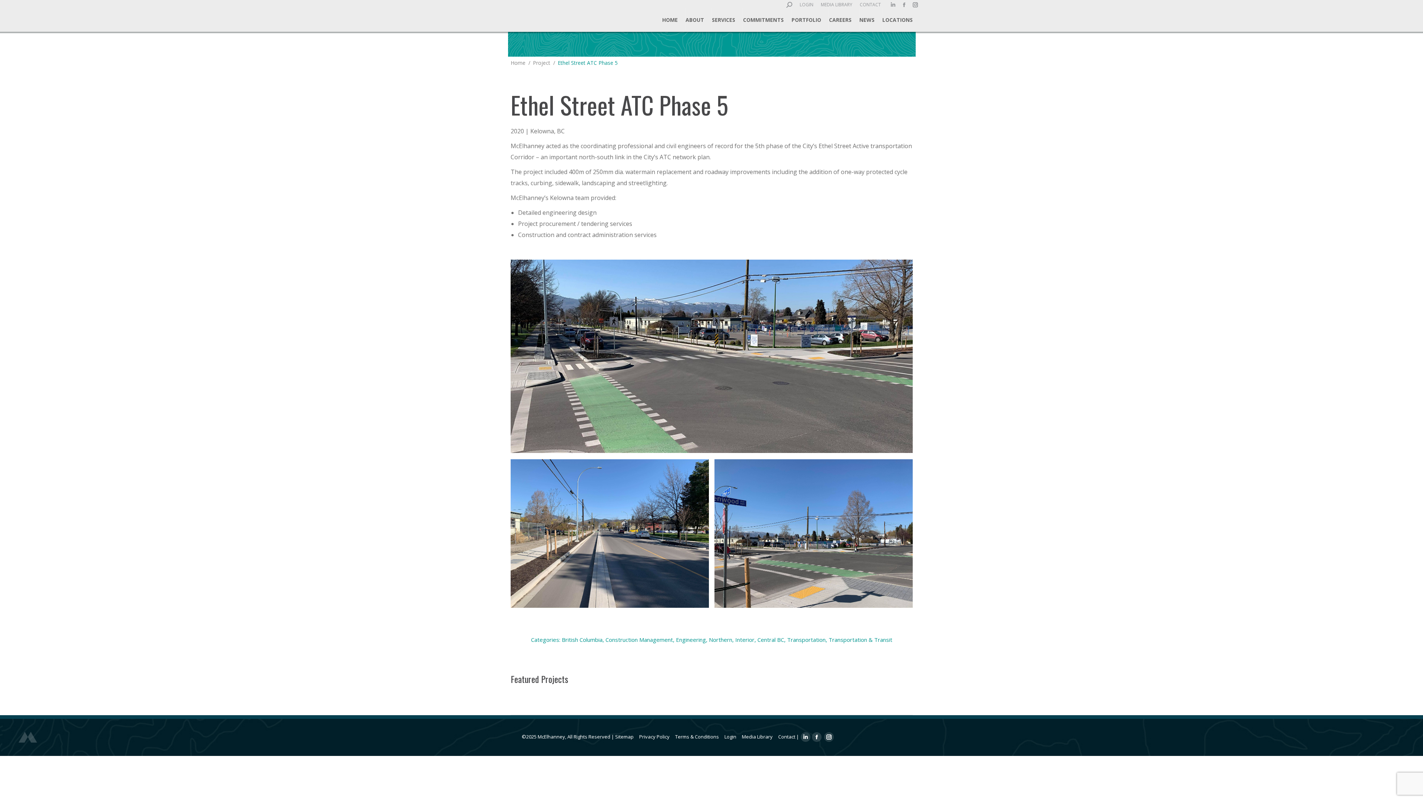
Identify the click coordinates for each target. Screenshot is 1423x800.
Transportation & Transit (860, 639)
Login (730, 736)
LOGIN (806, 4)
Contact (786, 736)
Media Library (757, 736)
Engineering (691, 639)
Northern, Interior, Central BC (746, 639)
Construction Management (639, 639)
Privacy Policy (654, 736)
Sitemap (624, 736)
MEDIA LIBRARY (836, 4)
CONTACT (870, 4)
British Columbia (582, 639)
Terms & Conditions (697, 736)
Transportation (806, 639)
